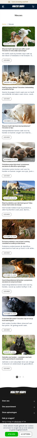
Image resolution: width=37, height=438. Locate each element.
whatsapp (17, 421)
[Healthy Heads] (18, 6)
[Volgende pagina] (23, 377)
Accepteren (25, 434)
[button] (3, 6)
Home (4, 24)
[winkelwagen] (33, 6)
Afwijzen (11, 434)
